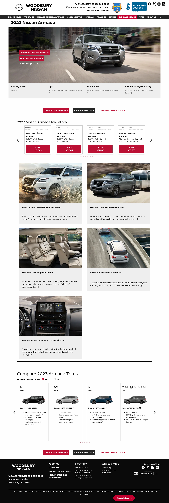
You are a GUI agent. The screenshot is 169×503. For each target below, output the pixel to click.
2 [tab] (83, 157)
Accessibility (31, 491)
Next (151, 140)
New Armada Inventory (31, 58)
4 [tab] (87, 157)
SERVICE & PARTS (110, 464)
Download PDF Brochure (112, 110)
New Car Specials (82, 473)
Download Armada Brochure (34, 52)
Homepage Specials (83, 478)
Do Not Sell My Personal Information (74, 491)
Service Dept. (107, 467)
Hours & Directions (98, 10)
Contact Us (17, 491)
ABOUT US (54, 464)
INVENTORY (81, 464)
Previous (18, 140)
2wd (47, 379)
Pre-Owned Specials (83, 475)
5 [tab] (90, 157)
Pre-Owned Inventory (84, 470)
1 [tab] (80, 157)
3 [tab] (85, 157)
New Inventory (81, 467)
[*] (30, 63)
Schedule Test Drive (84, 110)
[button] (14, 17)
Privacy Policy (47, 491)
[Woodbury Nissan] (34, 7)
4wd (59, 379)
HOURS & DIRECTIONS (60, 471)
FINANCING (54, 468)
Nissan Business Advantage (58, 476)
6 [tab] (92, 157)
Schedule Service (109, 470)
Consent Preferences (105, 491)
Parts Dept (106, 473)
